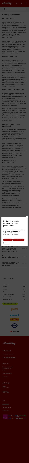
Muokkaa (7, 243)
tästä (17, 231)
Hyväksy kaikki (8, 239)
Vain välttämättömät (19, 239)
